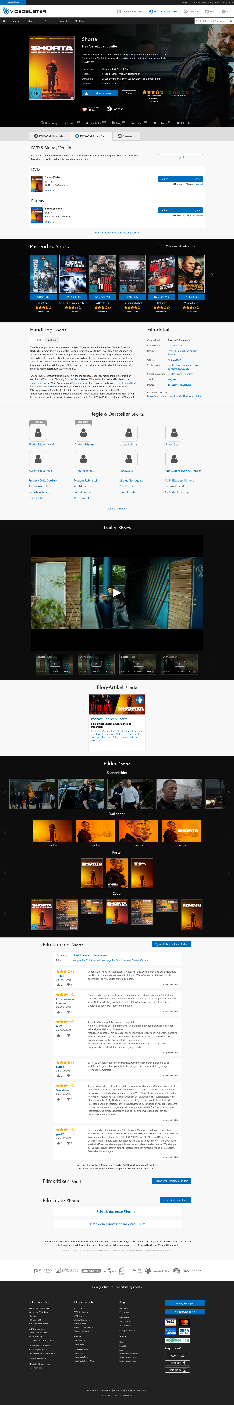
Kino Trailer (78, 1353)
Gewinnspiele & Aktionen (39, 1345)
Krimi (105, 83)
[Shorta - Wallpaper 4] (181, 831)
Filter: (59, 960)
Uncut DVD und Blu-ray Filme (41, 1340)
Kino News (124, 1312)
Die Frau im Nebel (132, 302)
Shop (212, 11)
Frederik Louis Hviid (112, 73)
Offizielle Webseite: (157, 392)
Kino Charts (79, 1344)
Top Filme (78, 1308)
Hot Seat (161, 302)
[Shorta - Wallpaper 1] (52, 831)
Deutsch (172, 373)
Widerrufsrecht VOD (128, 1357)
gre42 (60, 1134)
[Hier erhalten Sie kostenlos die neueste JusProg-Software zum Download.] (177, 1340)
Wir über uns (92, 1390)
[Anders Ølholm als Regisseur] (83, 433)
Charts (31, 20)
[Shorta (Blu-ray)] (37, 215)
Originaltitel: (153, 340)
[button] (229, 792)
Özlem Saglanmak (143, 78)
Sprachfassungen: (156, 373)
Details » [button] (49, 190)
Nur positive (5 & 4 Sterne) (86, 960)
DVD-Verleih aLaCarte (165, 11)
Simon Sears (126, 78)
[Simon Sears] (174, 433)
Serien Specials (125, 1325)
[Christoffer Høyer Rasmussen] (174, 459)
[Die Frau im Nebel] (132, 274)
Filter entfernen (139, 960)
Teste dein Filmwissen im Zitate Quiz (117, 1223)
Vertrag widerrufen (185, 1311)
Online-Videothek (39, 1302)
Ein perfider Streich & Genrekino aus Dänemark (111, 725)
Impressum (118, 1390)
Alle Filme (80, 20)
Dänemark (107, 69)
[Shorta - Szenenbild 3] (130, 794)
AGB (121, 1349)
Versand (199, 183)
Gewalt (185, 368)
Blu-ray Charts (80, 1323)
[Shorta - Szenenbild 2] (81, 794)
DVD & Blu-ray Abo (37, 1329)
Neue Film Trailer (81, 1349)
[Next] (211, 275)
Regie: (85, 73)
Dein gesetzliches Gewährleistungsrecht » (117, 232)
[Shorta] (51, 68)
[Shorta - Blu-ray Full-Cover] (167, 915)
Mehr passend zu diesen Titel (181, 246)
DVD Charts (79, 1316)
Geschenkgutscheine (38, 1349)
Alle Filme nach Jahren (38, 1323)
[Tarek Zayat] (129, 459)
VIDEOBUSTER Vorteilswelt (40, 1364)
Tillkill (60, 975)
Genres (15, 20)
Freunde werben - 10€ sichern (42, 1353)
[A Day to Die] (102, 274)
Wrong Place (191, 302)
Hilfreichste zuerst (82, 955)
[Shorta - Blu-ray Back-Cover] (142, 915)
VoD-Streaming (35, 1336)
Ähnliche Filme (43, 311)
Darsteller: (87, 78)
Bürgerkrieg (174, 368)
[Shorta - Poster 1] (92, 873)
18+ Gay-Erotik (35, 1319)
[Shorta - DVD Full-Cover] (92, 915)
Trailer (129, 93)
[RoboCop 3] (43, 274)
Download (52, 845)
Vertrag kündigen (185, 1303)
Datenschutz (106, 1390)
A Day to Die (102, 302)
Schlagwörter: (154, 365)
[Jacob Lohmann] (129, 433)
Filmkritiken (124, 1317)
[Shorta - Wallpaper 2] (95, 831)
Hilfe (121, 1342)
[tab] (49, 136)
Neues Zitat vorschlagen (175, 1200)
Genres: (86, 83)
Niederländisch (185, 373)
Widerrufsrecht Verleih (129, 1353)
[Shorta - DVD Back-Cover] (67, 915)
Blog (229, 11)
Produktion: (88, 69)
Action (112, 83)
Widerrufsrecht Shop (128, 1361)
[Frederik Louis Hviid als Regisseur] (38, 433)
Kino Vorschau (80, 1340)
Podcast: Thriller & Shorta (109, 718)
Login (185, 2)
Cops (195, 365)
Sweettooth (63, 1090)
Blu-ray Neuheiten (82, 1319)
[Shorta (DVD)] (37, 184)
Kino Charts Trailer (81, 1357)
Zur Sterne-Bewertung (179, 384)
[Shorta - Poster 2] (117, 873)
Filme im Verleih (83, 1302)
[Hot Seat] (161, 274)
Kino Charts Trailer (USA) (84, 1361)
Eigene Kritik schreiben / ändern (171, 944)
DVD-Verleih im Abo (132, 11)
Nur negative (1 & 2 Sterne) (116, 960)
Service (123, 1336)
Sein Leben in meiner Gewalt (73, 302)
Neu (47, 20)
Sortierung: (62, 955)
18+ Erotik (33, 1316)
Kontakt (122, 1346)
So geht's (64, 20)
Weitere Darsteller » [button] (117, 508)
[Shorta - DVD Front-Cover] (42, 915)
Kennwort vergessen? (201, 2)
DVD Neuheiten (81, 1312)
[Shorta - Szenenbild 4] (179, 794)
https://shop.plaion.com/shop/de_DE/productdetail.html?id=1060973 (184, 396)
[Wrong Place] (191, 274)
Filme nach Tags (35, 1367)
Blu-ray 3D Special (127, 1330)
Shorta (45, 656)
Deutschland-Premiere (179, 365)
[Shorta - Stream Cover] (192, 915)
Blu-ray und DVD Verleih (39, 1308)
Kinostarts (78, 1336)
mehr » (90, 61)
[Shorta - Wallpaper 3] (138, 831)
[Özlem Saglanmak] (38, 459)
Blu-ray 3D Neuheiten (83, 1327)
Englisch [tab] (51, 339)
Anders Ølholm (132, 73)
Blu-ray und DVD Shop (38, 1312)
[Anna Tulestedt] (83, 459)
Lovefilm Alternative (37, 1358)
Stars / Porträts (125, 1321)
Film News (123, 1308)
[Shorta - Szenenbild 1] (32, 794)
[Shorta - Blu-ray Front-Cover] (117, 915)
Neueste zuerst (101, 955)
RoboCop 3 (43, 302)
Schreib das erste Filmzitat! (117, 1211)
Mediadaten (142, 1390)
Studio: (151, 379)
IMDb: (150, 384)
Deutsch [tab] (37, 339)
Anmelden (13, 2)
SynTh (60, 1066)
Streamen (193, 11)
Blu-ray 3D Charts (81, 1331)
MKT (59, 1026)
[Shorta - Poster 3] (142, 873)
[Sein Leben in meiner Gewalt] (72, 274)
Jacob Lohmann (110, 78)
